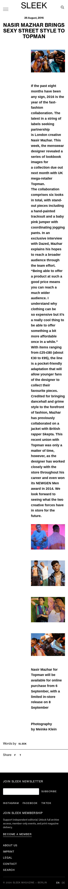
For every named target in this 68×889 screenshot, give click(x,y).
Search (9, 870)
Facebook (30, 803)
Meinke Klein (46, 729)
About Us (10, 845)
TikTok (46, 803)
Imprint (8, 851)
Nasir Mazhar (41, 140)
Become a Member (17, 834)
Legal (7, 857)
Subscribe (49, 791)
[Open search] (62, 7)
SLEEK (34, 6)
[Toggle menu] (5, 9)
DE (63, 883)
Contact (10, 864)
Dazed (44, 244)
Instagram (11, 803)
